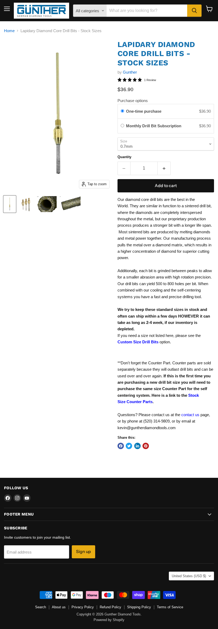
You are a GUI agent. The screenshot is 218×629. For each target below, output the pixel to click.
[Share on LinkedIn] (137, 446)
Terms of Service (170, 607)
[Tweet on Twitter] (129, 446)
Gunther (130, 72)
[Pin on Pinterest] (145, 446)
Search (40, 607)
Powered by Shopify (109, 620)
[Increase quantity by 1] (164, 168)
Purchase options (133, 100)
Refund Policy (110, 607)
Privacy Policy (83, 607)
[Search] (194, 11)
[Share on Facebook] (121, 446)
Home (9, 30)
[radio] (122, 111)
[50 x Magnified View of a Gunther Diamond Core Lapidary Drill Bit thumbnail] (70, 204)
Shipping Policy (139, 607)
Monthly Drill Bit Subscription (154, 126)
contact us (190, 414)
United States (189, 576)
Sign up (83, 551)
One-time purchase (143, 111)
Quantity (124, 157)
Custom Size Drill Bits (138, 342)
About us (59, 607)
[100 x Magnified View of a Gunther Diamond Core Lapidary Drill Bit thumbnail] (46, 204)
